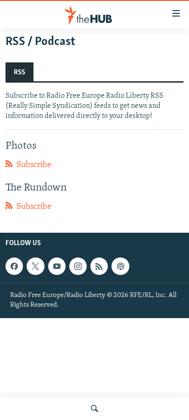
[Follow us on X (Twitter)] (35, 266)
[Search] (94, 408)
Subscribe (33, 165)
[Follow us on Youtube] (57, 266)
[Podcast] (120, 266)
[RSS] (99, 266)
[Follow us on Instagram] (78, 266)
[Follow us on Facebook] (14, 266)
